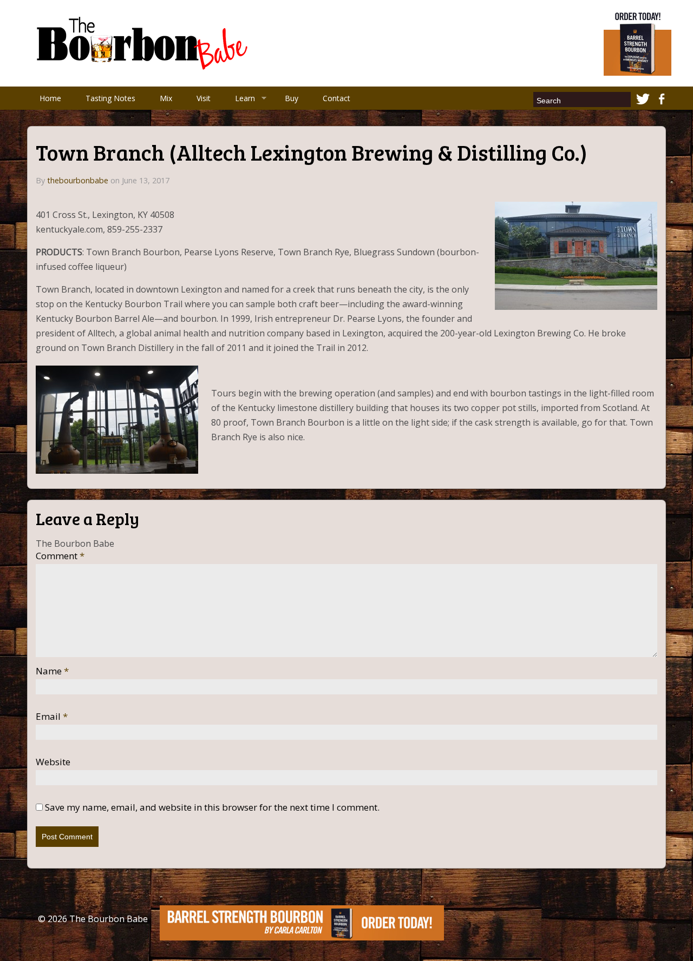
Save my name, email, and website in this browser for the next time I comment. (212, 807)
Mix (166, 98)
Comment (60, 556)
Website (53, 762)
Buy (291, 98)
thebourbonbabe (77, 180)
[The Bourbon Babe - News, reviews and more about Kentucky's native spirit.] (144, 42)
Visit (204, 98)
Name (52, 671)
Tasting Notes (110, 98)
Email (52, 716)
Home (50, 98)
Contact (336, 98)
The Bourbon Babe (108, 919)
